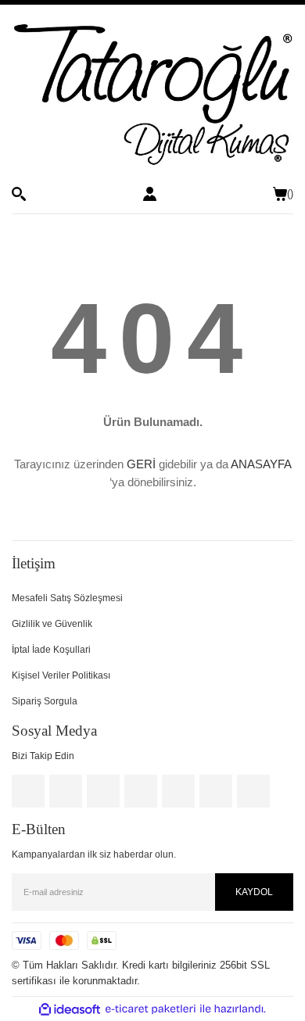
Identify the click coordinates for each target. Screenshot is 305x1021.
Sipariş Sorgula (44, 701)
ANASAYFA (261, 464)
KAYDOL (254, 892)
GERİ (141, 464)
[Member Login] (149, 193)
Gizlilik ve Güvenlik (52, 623)
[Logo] (152, 95)
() (290, 193)
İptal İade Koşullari (51, 649)
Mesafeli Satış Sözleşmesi (67, 598)
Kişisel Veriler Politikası (61, 675)
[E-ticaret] (150, 1009)
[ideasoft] (69, 1009)
